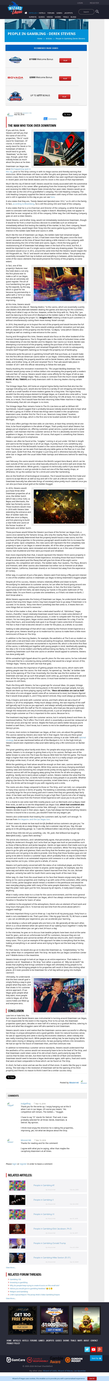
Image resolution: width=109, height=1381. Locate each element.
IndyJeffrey (26, 1103)
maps (79, 1340)
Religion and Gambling (19, 1291)
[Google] (99, 1349)
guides (42, 17)
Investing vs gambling (19, 1282)
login (14, 1164)
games (59, 13)
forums (50, 13)
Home (39, 39)
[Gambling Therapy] (73, 1359)
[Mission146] (10, 114)
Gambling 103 (15, 1279)
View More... (11, 1267)
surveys (32, 17)
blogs (73, 17)
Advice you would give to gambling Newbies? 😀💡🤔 (31, 1288)
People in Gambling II (43, 1200)
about (86, 1340)
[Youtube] (93, 1349)
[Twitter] (87, 1349)
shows (58, 17)
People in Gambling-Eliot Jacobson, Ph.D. (52, 1229)
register (23, 1164)
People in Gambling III (43, 1214)
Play (65, 60)
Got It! (92, 1378)
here (53, 197)
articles (17, 1340)
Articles (49, 39)
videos (50, 17)
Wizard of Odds (50, 1370)
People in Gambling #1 (43, 1185)
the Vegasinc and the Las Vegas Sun (34, 819)
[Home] (25, 13)
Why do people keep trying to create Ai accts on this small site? (34, 1285)
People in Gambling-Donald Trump (49, 1243)
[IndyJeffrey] (10, 1104)
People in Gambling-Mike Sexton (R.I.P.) (52, 1257)
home (9, 1340)
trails (66, 17)
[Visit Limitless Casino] (22, 1320)
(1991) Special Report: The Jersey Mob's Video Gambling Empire (35, 1294)
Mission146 (27, 113)
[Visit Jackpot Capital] (54, 1320)
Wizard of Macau (65, 1370)
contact (94, 1340)
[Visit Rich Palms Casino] (86, 1320)
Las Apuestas (80, 1370)
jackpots (68, 13)
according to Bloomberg (23, 204)
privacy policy (13, 1343)
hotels (42, 13)
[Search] (97, 12)
